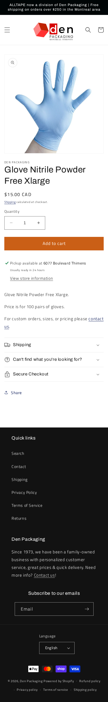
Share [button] (16, 393)
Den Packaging (31, 680)
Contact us (44, 575)
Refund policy (89, 681)
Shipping (10, 202)
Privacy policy (27, 689)
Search (18, 453)
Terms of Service (27, 505)
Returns (19, 518)
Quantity (11, 211)
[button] (7, 30)
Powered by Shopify (58, 680)
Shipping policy (85, 689)
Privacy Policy (24, 492)
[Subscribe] (87, 609)
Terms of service (55, 689)
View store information (31, 278)
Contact (19, 466)
